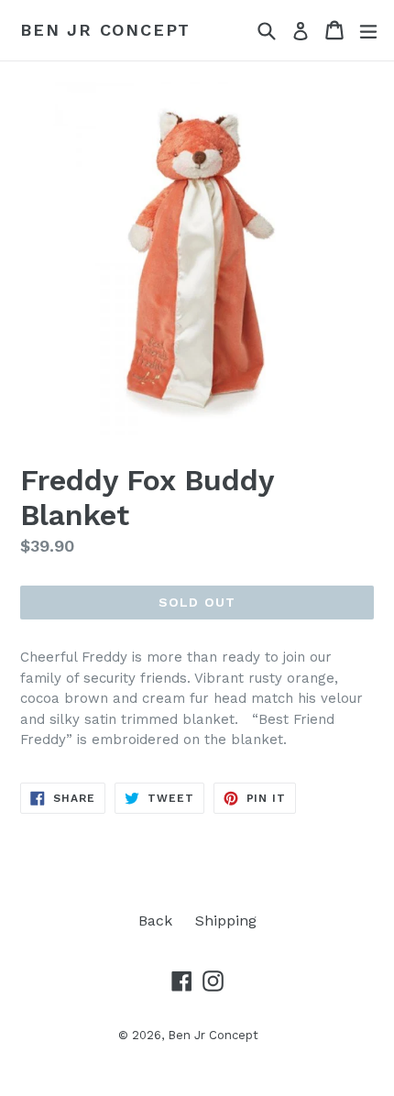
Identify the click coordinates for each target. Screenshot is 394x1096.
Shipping (226, 920)
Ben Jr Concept (105, 29)
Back (155, 920)
